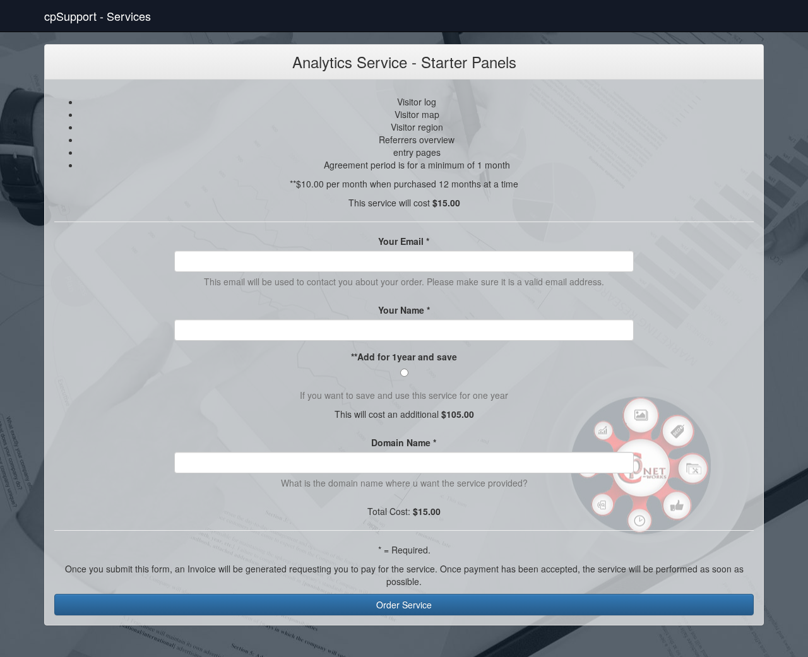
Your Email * (403, 241)
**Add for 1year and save (404, 356)
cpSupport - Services (97, 16)
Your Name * (404, 310)
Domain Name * (403, 442)
